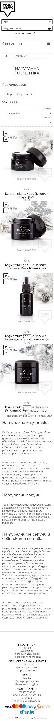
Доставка (27, 650)
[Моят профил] (17, 34)
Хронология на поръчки (27, 695)
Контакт (27, 664)
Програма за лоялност (27, 656)
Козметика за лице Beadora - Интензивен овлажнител (26, 266)
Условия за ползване (27, 653)
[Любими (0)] (23, 34)
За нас (27, 647)
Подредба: (47, 108)
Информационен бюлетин (27, 701)
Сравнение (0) (10, 102)
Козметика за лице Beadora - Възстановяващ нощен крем (27, 408)
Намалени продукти (27, 684)
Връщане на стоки (27, 667)
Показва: (48, 118)
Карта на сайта (27, 670)
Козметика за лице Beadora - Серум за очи (26, 195)
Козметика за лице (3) (19, 94)
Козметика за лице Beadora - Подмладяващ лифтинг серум (27, 337)
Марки (27, 678)
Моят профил (27, 692)
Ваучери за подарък (27, 681)
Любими (27, 698)
